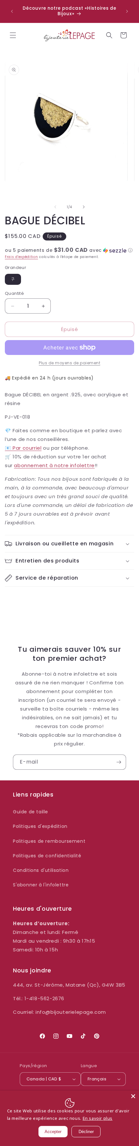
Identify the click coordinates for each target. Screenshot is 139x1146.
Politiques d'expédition (40, 826)
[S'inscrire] (119, 762)
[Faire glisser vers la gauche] (55, 207)
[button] (13, 35)
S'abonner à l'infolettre (41, 885)
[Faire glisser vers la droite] (84, 207)
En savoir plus (97, 1118)
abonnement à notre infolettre (54, 465)
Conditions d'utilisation (41, 870)
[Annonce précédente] (12, 11)
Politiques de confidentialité (47, 855)
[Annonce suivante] (127, 11)
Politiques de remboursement (49, 841)
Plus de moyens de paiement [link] (69, 363)
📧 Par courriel (23, 447)
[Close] (133, 1096)
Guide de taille (30, 812)
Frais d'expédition (21, 256)
